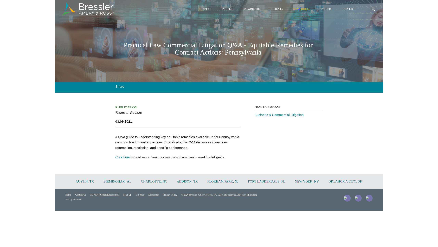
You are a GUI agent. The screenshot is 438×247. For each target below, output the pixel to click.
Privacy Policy (170, 194)
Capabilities (252, 9)
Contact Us (80, 194)
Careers (326, 9)
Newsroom (301, 9)
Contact (349, 9)
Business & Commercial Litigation (279, 115)
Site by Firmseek (73, 199)
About (207, 9)
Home (68, 194)
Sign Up (127, 194)
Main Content (206, 4)
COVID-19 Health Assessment (104, 194)
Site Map (140, 194)
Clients (277, 9)
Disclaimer (153, 194)
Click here (122, 157)
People (227, 9)
